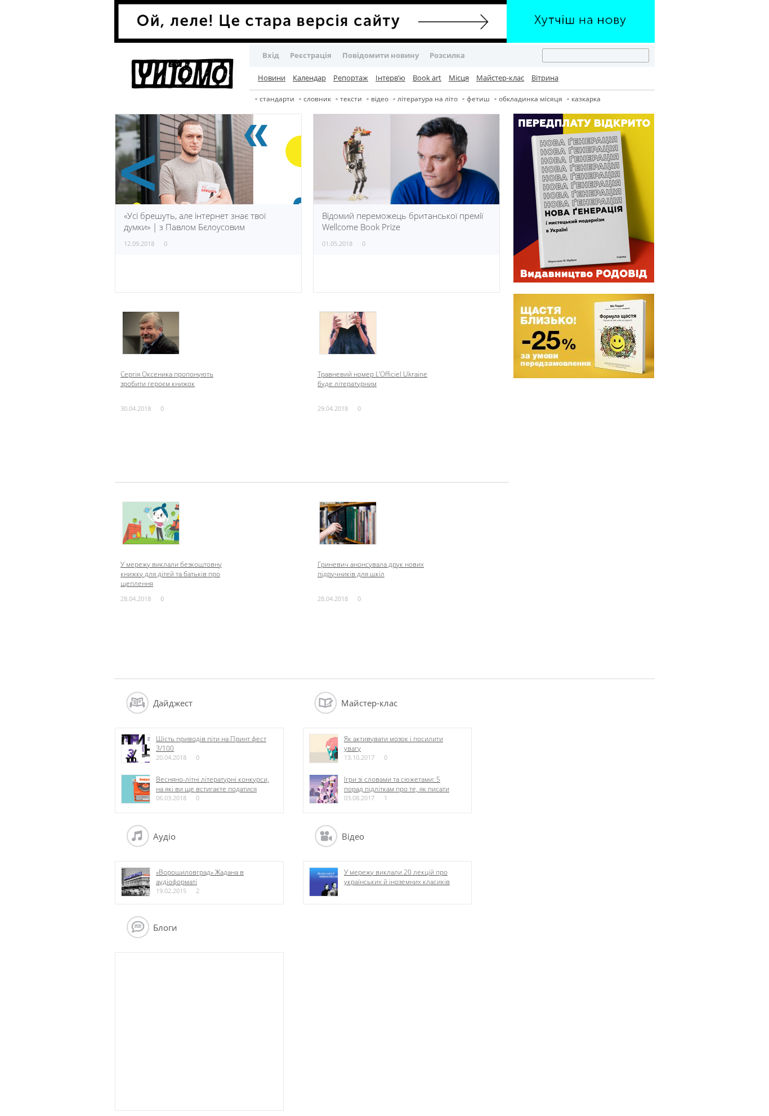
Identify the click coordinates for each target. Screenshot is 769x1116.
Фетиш (478, 99)
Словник (317, 99)
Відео (379, 99)
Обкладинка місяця (530, 99)
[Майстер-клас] (325, 710)
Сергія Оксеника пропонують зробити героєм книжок (166, 378)
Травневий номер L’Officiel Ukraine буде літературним (372, 378)
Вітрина (544, 78)
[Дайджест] (137, 710)
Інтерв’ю (390, 78)
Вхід (270, 55)
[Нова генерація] (583, 280)
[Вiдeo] (326, 844)
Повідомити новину (380, 55)
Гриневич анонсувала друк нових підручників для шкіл (371, 569)
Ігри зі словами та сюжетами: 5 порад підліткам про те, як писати (396, 784)
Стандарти (277, 99)
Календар (309, 78)
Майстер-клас (500, 78)
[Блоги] (137, 935)
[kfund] (583, 375)
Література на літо (427, 99)
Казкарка (586, 99)
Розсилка (447, 55)
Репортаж (350, 78)
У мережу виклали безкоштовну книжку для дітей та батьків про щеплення (171, 573)
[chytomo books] (384, 22)
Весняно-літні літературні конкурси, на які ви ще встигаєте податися (212, 784)
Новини (271, 78)
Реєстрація (311, 55)
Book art (427, 78)
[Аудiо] (137, 844)
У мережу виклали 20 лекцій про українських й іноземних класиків (397, 876)
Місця (459, 78)
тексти (351, 99)
